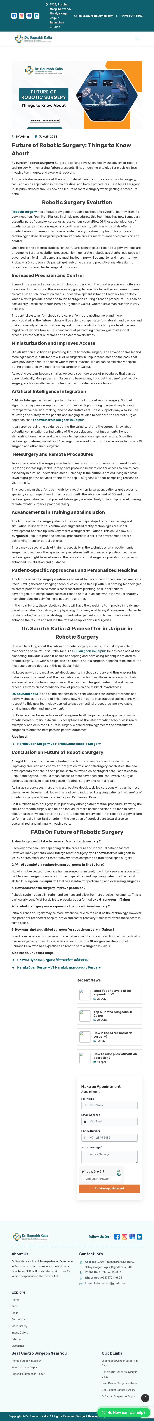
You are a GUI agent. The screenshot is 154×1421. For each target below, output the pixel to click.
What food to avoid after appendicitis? (112, 992)
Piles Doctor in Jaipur (24, 1367)
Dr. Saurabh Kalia (25, 694)
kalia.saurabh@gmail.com (96, 15)
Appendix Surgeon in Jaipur (28, 1374)
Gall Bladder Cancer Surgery (118, 1390)
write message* (91, 1147)
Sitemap (17, 1339)
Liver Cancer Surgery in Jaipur (120, 1383)
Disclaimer (18, 1345)
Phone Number (90, 1131)
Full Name (87, 1098)
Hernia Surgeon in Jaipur (26, 1360)
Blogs (15, 1313)
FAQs (15, 1306)
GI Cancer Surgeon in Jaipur (118, 1396)
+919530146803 (131, 15)
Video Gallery (19, 1326)
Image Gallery (20, 1332)
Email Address (90, 1115)
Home (15, 1299)
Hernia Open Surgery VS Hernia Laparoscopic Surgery (59, 744)
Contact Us (19, 1319)
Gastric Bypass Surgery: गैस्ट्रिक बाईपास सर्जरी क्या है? (52, 960)
